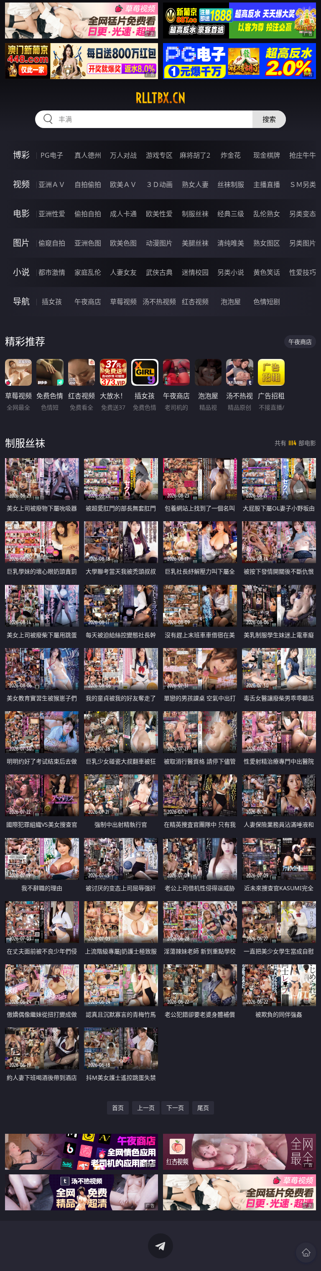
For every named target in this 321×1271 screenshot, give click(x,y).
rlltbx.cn (160, 98)
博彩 (21, 155)
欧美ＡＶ (123, 184)
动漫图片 (159, 243)
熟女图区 (266, 243)
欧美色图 (123, 243)
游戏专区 (159, 155)
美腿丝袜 (195, 243)
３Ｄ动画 (159, 184)
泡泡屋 (231, 301)
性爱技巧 (302, 272)
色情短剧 (266, 301)
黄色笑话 (266, 272)
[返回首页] (306, 1253)
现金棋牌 (266, 155)
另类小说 (230, 272)
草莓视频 (123, 301)
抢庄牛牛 (302, 155)
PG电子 (52, 155)
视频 (21, 184)
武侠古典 (159, 272)
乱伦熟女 (266, 213)
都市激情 (51, 272)
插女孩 (52, 301)
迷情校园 (195, 272)
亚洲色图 (87, 243)
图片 (21, 243)
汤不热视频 (159, 301)
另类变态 (302, 213)
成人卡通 (123, 213)
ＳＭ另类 (302, 184)
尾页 (203, 1108)
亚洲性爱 (51, 213)
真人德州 (87, 155)
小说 (21, 272)
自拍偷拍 (87, 184)
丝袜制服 (230, 184)
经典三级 (230, 213)
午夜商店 (87, 301)
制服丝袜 (195, 213)
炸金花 (231, 155)
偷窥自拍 (51, 243)
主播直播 (266, 184)
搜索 (269, 119)
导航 (21, 301)
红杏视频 (195, 301)
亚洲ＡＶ (51, 184)
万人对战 (123, 155)
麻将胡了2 (195, 155)
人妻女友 (123, 272)
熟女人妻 (195, 184)
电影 (21, 213)
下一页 (175, 1108)
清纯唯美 (230, 243)
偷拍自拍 (87, 213)
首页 (118, 1108)
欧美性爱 (159, 213)
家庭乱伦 (87, 272)
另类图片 (302, 243)
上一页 (146, 1108)
